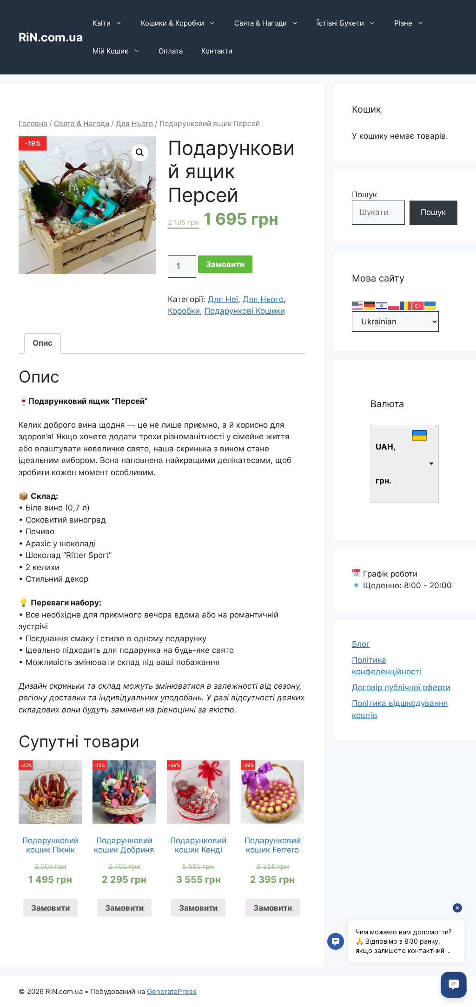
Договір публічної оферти (401, 687)
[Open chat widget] (454, 985)
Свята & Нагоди (260, 23)
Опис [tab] (43, 343)
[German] (370, 304)
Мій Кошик (110, 51)
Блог (361, 644)
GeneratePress (172, 991)
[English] (358, 304)
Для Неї (223, 299)
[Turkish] (418, 304)
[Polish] (394, 304)
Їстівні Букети (340, 23)
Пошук (364, 194)
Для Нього (134, 123)
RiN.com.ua (51, 37)
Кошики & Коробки (172, 23)
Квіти (102, 23)
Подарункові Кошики (245, 311)
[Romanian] (406, 304)
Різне (403, 23)
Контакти (216, 51)
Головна (33, 123)
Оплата (171, 51)
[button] (140, 152)
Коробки (184, 311)
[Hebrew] (382, 304)
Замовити (225, 264)
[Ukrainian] (430, 304)
